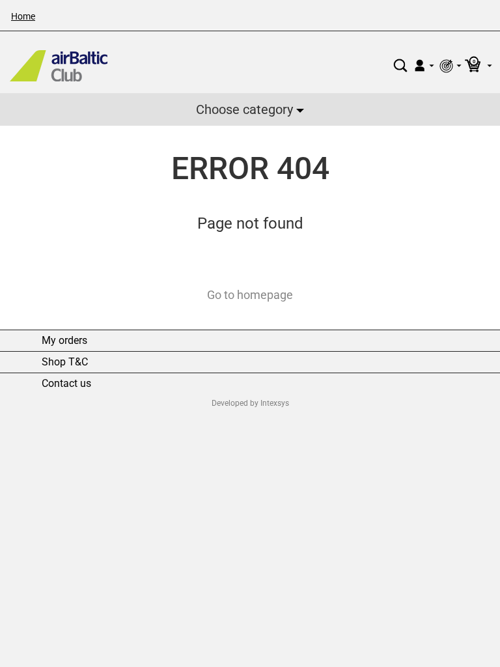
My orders (64, 341)
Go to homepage (250, 295)
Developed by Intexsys (250, 403)
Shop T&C (65, 362)
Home (23, 16)
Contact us (66, 384)
